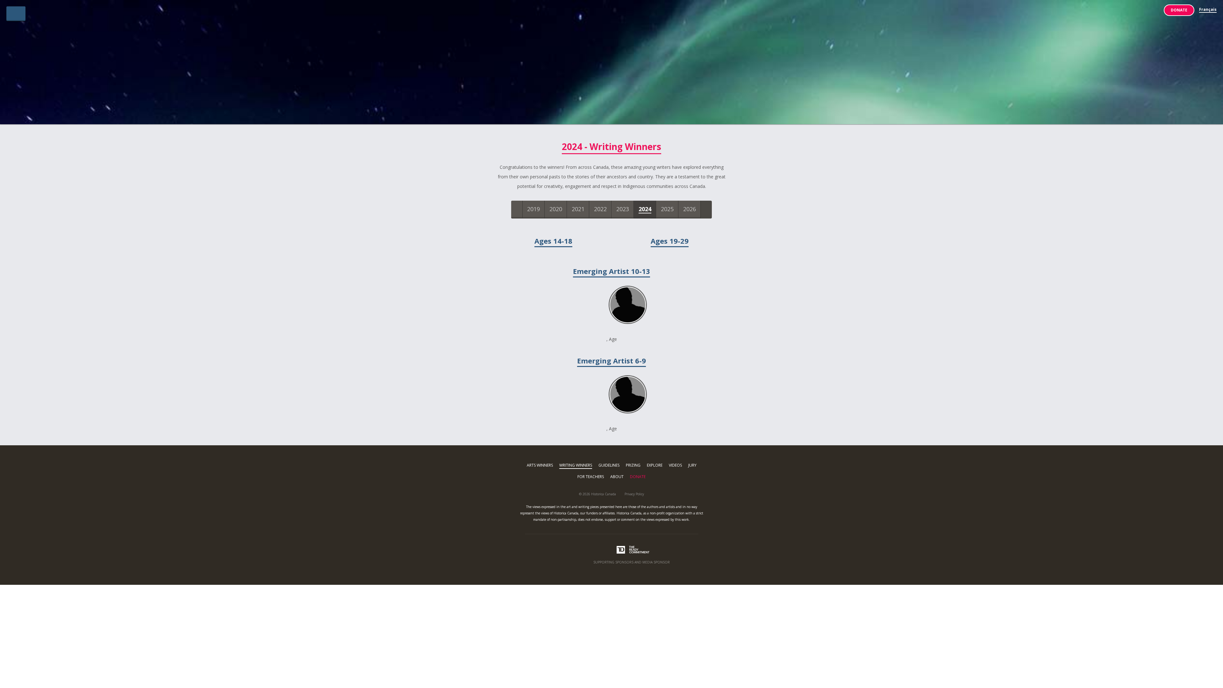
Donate (1179, 10)
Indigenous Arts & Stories (611, 64)
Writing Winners (575, 465)
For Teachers (590, 476)
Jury (692, 465)
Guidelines (608, 465)
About (617, 476)
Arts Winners (540, 465)
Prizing (633, 465)
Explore (654, 465)
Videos (675, 465)
